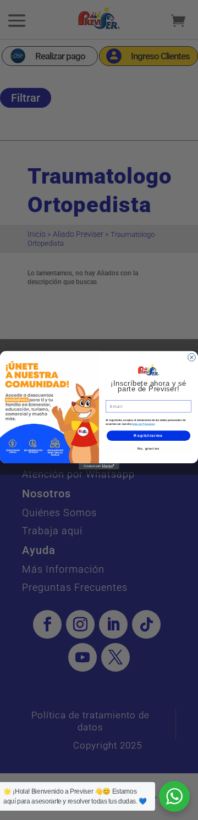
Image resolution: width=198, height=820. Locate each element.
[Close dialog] (192, 357)
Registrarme (148, 435)
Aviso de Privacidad (143, 423)
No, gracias (149, 448)
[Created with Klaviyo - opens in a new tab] (99, 466)
